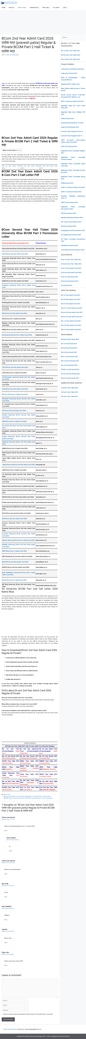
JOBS (64, 7)
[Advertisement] (43, 22)
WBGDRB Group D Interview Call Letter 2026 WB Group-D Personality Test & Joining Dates (28, 798)
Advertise (13, 1029)
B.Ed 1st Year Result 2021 (69, 277)
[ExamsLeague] (10, 2)
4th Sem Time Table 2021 (69, 392)
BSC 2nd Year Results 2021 (70, 361)
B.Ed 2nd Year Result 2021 (70, 281)
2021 (80, 308)
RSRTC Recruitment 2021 (69, 202)
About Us (6, 1029)
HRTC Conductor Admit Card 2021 (72, 101)
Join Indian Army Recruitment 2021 (73, 250)
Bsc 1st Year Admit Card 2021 (71, 321)
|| (15, 746)
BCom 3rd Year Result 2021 (70, 378)
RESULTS (11, 7)
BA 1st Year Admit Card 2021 (70, 295)
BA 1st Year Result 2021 (69, 343)
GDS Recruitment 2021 (68, 213)
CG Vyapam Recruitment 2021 (71, 235)
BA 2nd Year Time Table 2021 (70, 55)
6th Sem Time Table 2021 (69, 396)
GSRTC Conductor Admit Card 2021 (73, 187)
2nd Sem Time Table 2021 (69, 388)
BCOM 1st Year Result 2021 (70, 369)
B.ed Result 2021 (66, 285)
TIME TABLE (45, 7)
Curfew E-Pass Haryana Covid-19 (72, 131)
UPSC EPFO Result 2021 (69, 146)
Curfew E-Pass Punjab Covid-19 (71, 136)
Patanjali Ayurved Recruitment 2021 (73, 230)
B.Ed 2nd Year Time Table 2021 (71, 264)
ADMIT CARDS (22, 7)
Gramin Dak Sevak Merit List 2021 (72, 123)
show (18, 150)
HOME (3, 7)
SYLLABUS (56, 7)
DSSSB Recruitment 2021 (69, 245)
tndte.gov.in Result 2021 (69, 73)
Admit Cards (7, 794)
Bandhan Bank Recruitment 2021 (72, 217)
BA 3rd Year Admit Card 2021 (70, 304)
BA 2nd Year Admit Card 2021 (71, 299)
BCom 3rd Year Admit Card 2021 (71, 316)
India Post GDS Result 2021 (70, 127)
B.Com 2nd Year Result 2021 (70, 374)
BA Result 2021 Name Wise (70, 339)
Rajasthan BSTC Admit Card (70, 84)
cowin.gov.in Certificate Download (72, 69)
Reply (5, 830)
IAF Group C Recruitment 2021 (71, 222)
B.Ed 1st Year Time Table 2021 (71, 259)
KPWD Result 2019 (67, 183)
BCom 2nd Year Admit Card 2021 (72, 312)
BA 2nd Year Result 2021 (69, 348)
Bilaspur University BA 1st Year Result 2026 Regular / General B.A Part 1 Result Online (27, 796)
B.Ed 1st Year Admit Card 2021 (71, 268)
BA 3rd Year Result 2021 (69, 352)
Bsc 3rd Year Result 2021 (69, 365)
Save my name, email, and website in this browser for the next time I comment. (28, 1014)
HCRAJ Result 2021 (67, 118)
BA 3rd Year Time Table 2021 (70, 59)
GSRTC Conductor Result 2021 (71, 192)
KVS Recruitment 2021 (68, 226)
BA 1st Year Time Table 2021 (70, 50)
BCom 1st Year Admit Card (70, 308)
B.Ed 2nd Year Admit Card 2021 (71, 272)
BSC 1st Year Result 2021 (69, 356)
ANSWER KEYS (34, 7)
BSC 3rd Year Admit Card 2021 (71, 329)
